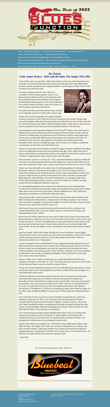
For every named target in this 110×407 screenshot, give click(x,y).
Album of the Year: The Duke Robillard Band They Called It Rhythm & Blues (43, 57)
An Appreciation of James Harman (56, 54)
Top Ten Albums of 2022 (76, 51)
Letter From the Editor (31, 51)
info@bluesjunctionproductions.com (27, 401)
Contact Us (66, 66)
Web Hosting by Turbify (57, 396)
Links (73, 66)
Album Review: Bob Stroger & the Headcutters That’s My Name (39, 63)
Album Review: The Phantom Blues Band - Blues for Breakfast (67, 60)
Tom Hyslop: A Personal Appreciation (53, 51)
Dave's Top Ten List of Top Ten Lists (30, 54)
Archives (57, 66)
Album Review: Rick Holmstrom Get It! (31, 60)
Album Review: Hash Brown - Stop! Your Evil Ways (35, 66)
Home (20, 51)
